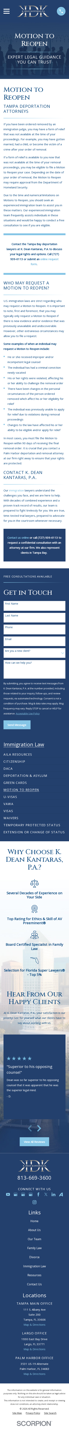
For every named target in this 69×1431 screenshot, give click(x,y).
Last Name (11, 615)
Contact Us (34, 1284)
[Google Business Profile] (15, 1194)
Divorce (34, 1257)
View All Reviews (34, 1142)
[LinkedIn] (53, 1194)
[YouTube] (8, 1194)
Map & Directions (34, 1324)
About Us (34, 1230)
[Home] (33, 11)
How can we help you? (18, 662)
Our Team (34, 1239)
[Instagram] (34, 1202)
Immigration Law (34, 1266)
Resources (34, 1275)
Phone (9, 627)
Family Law (34, 1248)
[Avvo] (61, 1194)
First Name (11, 603)
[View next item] (39, 1128)
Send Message (17, 725)
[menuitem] (17, 753)
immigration (16, 490)
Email (8, 639)
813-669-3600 (34, 1177)
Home (34, 1221)
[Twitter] (46, 1194)
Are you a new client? (17, 651)
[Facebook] (38, 1194)
